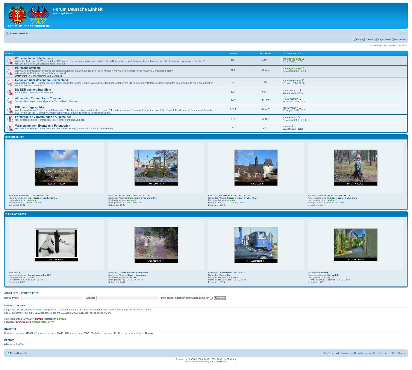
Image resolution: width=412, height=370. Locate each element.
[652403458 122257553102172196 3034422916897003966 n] (156, 185)
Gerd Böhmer (294, 80)
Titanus (149, 333)
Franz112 (32, 277)
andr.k (290, 126)
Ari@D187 (292, 99)
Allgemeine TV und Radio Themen (38, 98)
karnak (39, 319)
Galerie (369, 39)
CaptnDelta (232, 277)
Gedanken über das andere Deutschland (41, 80)
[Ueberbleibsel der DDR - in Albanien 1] (256, 262)
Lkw (229, 275)
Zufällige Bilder (15, 214)
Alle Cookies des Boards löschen (353, 353)
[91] (56, 261)
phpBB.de (221, 361)
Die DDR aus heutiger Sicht (33, 89)
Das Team (328, 353)
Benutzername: (12, 298)
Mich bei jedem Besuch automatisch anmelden (185, 298)
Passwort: (90, 298)
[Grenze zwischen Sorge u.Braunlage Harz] (156, 262)
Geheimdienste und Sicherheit (46, 76)
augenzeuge (294, 58)
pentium (31, 200)
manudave (292, 90)
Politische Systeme (28, 67)
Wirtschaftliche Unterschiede (34, 58)
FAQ (358, 39)
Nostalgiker (50, 319)
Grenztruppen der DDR (39, 275)
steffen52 (292, 117)
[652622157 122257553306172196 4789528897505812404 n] (356, 185)
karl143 (330, 277)
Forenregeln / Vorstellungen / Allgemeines (43, 116)
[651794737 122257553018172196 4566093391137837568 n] (56, 185)
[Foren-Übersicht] (29, 16)
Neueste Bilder (14, 137)
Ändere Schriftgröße (402, 32)
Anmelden (400, 39)
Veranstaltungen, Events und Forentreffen (42, 125)
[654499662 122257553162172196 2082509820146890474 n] (256, 185)
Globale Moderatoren (43, 322)
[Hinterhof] (356, 260)
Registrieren (384, 39)
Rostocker (132, 277)
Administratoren (23, 322)
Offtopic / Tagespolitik (29, 107)
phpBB (191, 359)
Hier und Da (333, 275)
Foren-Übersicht (19, 33)
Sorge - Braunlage (136, 275)
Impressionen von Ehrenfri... (43, 198)
